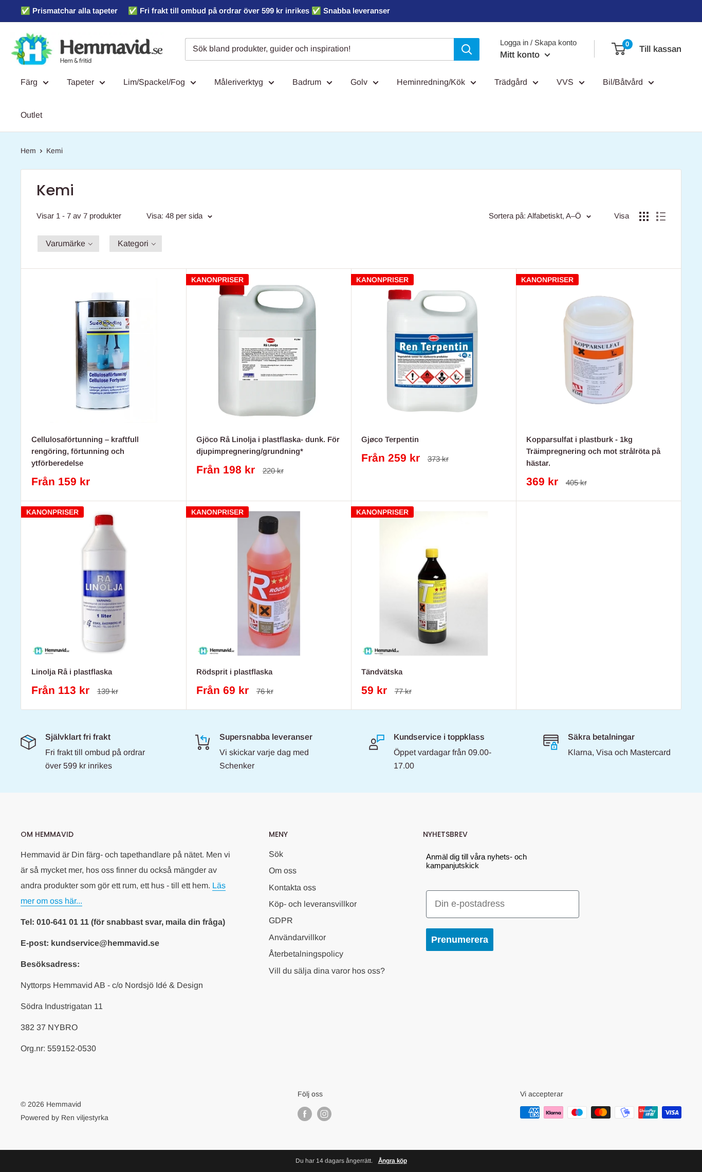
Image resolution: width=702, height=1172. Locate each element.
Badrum (306, 82)
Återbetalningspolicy (306, 953)
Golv (358, 82)
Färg (29, 82)
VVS (565, 82)
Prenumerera (459, 940)
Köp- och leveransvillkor (313, 904)
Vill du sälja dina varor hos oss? (327, 970)
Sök (276, 854)
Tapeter (80, 82)
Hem (28, 150)
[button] (68, 243)
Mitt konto (521, 55)
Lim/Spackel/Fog (154, 82)
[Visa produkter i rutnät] (644, 216)
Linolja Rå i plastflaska (71, 671)
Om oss (283, 870)
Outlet (31, 115)
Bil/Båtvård (623, 82)
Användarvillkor (297, 937)
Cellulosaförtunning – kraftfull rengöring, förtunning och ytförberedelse (85, 451)
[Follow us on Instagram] (324, 1113)
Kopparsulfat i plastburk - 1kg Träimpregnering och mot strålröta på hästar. (593, 451)
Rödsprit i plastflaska (234, 671)
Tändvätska (381, 671)
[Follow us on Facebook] (305, 1113)
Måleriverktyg (238, 82)
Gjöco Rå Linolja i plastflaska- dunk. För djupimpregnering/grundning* (268, 445)
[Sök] (466, 49)
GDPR (281, 920)
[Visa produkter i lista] (661, 216)
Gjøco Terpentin (390, 439)
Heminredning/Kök (431, 82)
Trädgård (510, 82)
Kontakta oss (292, 887)
